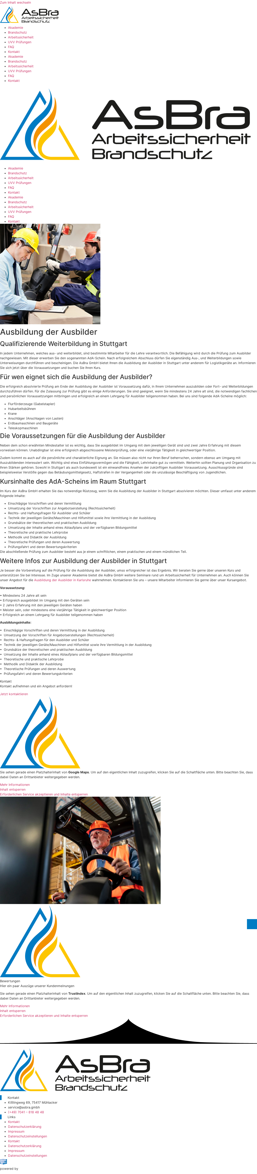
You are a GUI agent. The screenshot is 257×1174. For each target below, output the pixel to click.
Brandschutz (17, 32)
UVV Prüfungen (19, 42)
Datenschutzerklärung (24, 1127)
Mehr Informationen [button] (15, 785)
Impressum (16, 1131)
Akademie (15, 28)
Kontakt (14, 52)
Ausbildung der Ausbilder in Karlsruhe (62, 580)
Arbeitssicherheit (21, 37)
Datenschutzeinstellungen (27, 1136)
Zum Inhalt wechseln (15, 2)
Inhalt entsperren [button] (12, 789)
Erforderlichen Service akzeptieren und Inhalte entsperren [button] (44, 794)
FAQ (11, 47)
